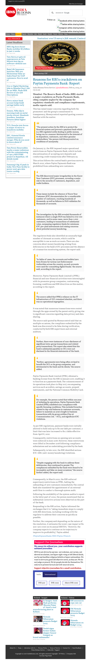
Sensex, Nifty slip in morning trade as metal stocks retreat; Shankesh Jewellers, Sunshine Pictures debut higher (18, 115)
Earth (44, 34)
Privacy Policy (42, 648)
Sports (24, 34)
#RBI (54, 536)
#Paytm (59, 536)
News (13, 34)
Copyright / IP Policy (58, 654)
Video (66, 34)
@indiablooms (62, 87)
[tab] (39, 574)
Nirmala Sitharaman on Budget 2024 (77, 622)
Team (20, 648)
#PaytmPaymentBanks (42, 536)
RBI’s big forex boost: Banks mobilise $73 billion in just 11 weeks (18, 49)
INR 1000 (55, 583)
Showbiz (30, 34)
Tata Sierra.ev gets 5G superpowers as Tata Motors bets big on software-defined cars (16, 60)
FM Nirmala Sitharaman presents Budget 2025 (77, 612)
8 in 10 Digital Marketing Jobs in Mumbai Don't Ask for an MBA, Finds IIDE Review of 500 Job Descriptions (18, 90)
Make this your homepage (76, 4)
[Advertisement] (18, 249)
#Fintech (66, 536)
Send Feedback (76, 648)
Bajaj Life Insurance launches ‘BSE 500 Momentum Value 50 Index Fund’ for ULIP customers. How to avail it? (17, 75)
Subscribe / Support (53, 650)
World (40, 34)
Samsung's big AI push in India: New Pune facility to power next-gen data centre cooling (18, 168)
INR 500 (41, 583)
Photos (60, 34)
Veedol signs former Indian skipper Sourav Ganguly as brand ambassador (44, 633)
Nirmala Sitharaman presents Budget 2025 (50, 620)
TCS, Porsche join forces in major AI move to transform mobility (17, 127)
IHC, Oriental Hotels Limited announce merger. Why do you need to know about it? (18, 139)
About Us (13, 648)
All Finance (14, 39)
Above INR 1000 (71, 583)
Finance (18, 34)
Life (35, 34)
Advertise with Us (30, 648)
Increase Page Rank (45, 656)
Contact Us (66, 648)
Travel (55, 34)
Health (50, 34)
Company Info (71, 654)
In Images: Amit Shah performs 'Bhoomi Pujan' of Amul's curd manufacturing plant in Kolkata (45, 606)
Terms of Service (55, 648)
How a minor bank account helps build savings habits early (15, 103)
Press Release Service (38, 650)
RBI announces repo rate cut (77, 601)
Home (8, 34)
